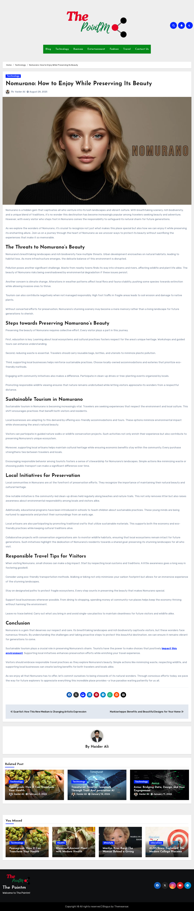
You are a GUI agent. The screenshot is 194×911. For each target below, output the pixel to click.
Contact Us (142, 49)
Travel (127, 49)
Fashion (114, 49)
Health (61, 843)
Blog (48, 49)
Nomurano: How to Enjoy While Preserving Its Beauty (79, 84)
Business (78, 49)
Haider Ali (20, 92)
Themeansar (121, 906)
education (156, 843)
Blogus (106, 906)
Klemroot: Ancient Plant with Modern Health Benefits (71, 851)
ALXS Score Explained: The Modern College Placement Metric (167, 851)
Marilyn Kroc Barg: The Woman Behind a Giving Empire (118, 851)
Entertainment (96, 49)
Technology (62, 49)
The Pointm (14, 887)
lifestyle (108, 843)
